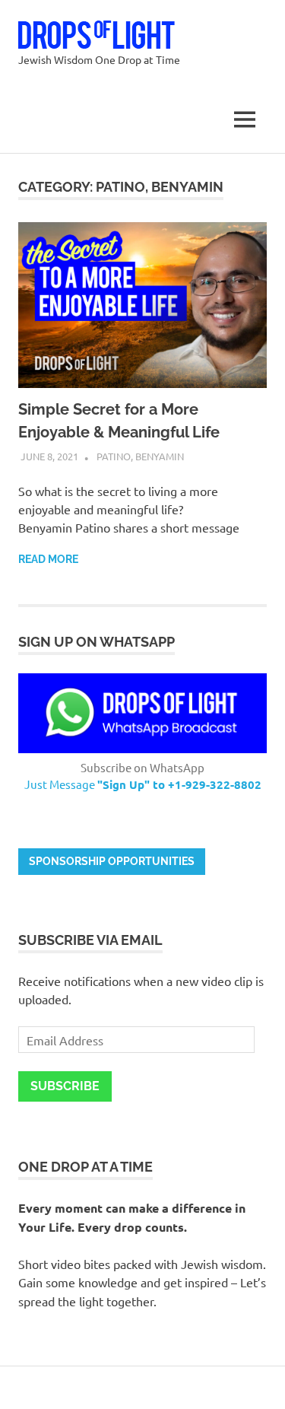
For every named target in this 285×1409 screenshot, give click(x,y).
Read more (48, 559)
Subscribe (65, 1086)
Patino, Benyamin (140, 456)
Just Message (142, 784)
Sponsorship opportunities (112, 861)
